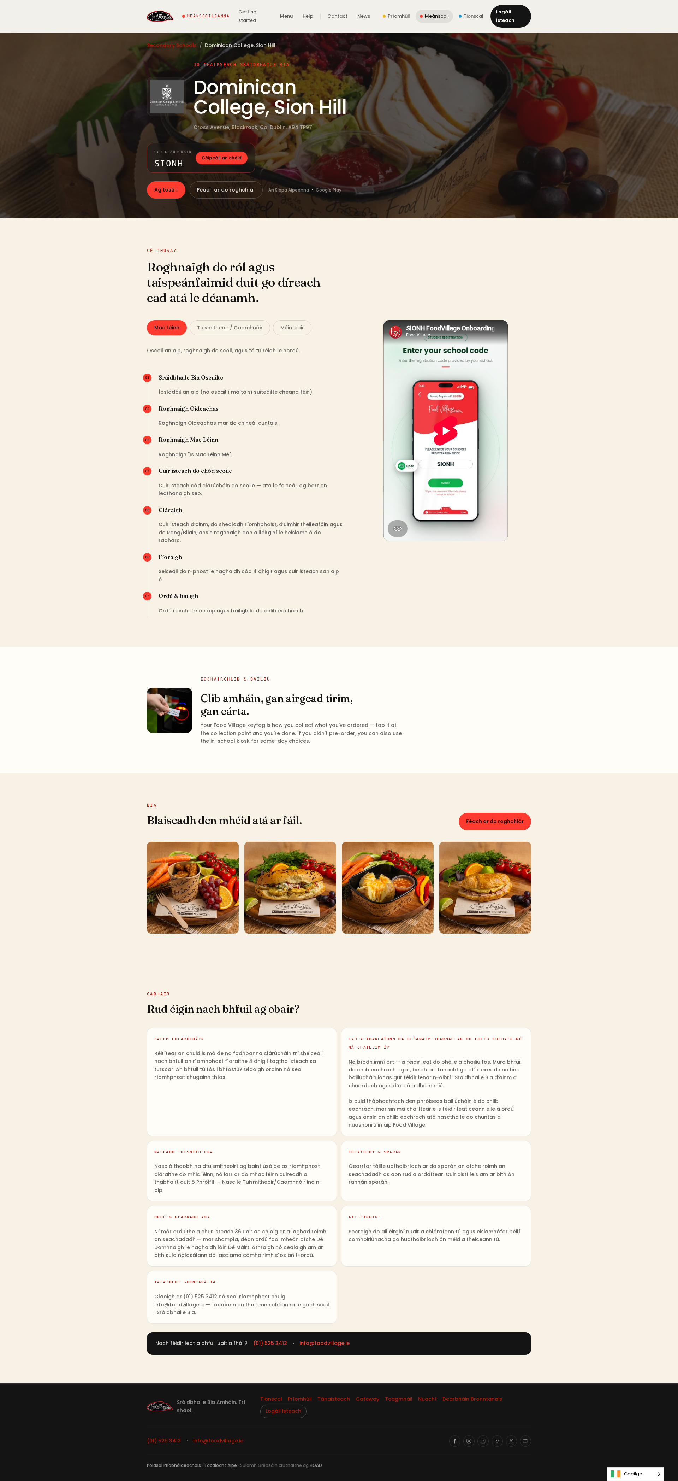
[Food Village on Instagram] (469, 1441)
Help (308, 16)
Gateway (367, 1399)
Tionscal (271, 1399)
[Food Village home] (160, 16)
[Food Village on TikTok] (497, 1441)
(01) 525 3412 (270, 1343)
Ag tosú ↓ (166, 189)
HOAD (316, 1465)
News (363, 16)
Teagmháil (398, 1399)
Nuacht (427, 1399)
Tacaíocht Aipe (220, 1465)
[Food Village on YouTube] (525, 1441)
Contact (337, 16)
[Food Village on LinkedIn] (483, 1441)
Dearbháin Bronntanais (472, 1399)
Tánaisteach (333, 1399)
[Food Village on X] (511, 1441)
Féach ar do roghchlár (226, 189)
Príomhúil (300, 1399)
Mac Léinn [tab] (166, 327)
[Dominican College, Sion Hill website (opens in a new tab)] (166, 96)
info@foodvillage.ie (324, 1343)
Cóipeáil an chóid (222, 158)
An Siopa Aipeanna (288, 190)
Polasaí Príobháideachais (174, 1465)
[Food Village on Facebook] (454, 1441)
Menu (286, 16)
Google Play (328, 190)
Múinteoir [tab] (292, 327)
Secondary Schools (172, 45)
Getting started (247, 16)
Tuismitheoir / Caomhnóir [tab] (230, 327)
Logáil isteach (505, 16)
